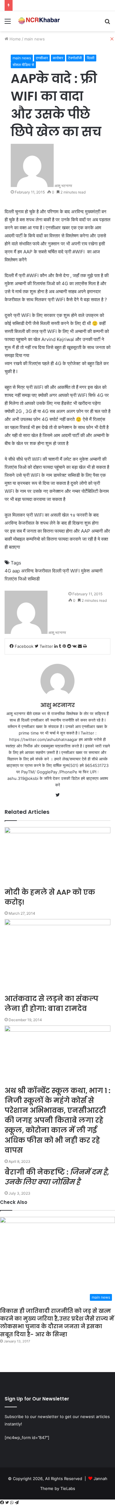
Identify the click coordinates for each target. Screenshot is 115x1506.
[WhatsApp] (12, 1502)
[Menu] (8, 23)
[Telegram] (17, 1502)
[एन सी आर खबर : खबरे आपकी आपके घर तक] (39, 21)
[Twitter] (7, 1502)
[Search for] (107, 23)
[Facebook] (2, 1502)
